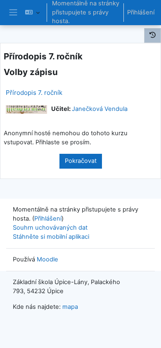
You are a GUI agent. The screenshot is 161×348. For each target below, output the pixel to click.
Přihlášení (140, 12)
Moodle (47, 259)
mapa (70, 306)
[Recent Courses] (152, 35)
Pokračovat (81, 161)
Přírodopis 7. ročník (34, 92)
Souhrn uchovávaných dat (50, 227)
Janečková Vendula (100, 109)
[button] (32, 12)
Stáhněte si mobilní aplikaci (51, 236)
